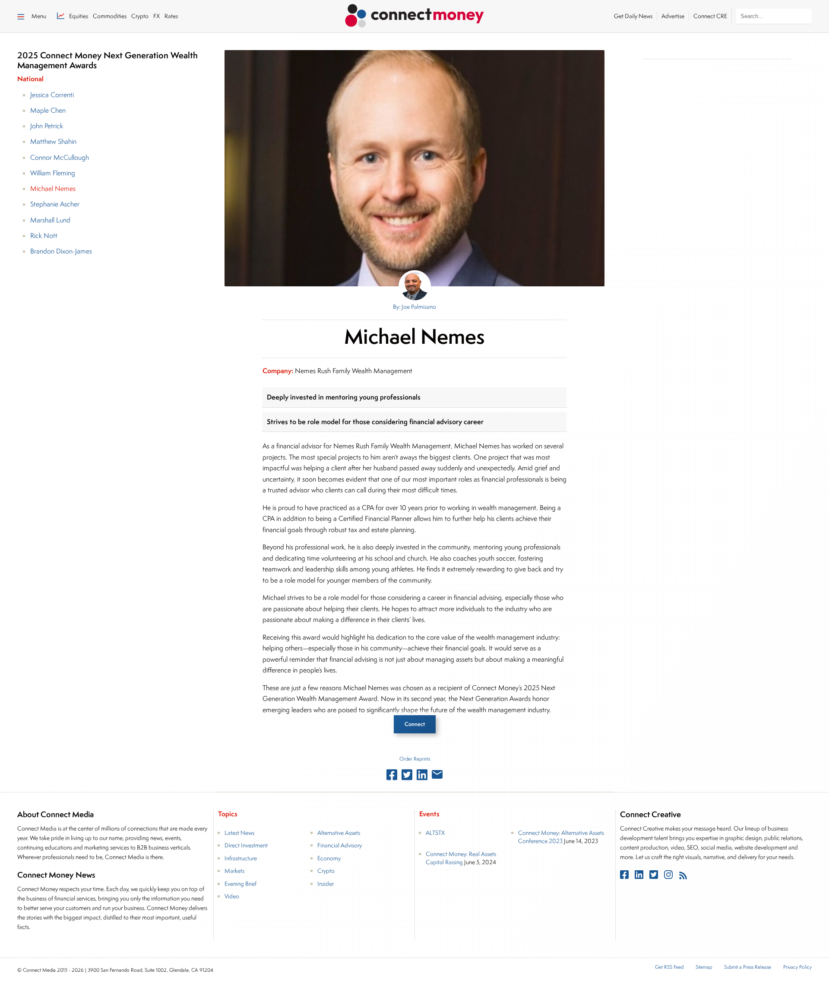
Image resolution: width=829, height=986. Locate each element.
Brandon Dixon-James (61, 251)
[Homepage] (414, 14)
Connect (415, 724)
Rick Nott (43, 235)
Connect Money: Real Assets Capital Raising (461, 858)
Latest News (239, 833)
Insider (325, 884)
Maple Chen (48, 110)
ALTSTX (435, 833)
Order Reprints (414, 758)
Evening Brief (240, 884)
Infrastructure (241, 858)
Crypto (326, 871)
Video (232, 896)
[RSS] (683, 876)
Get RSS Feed (669, 967)
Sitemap (704, 967)
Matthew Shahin (53, 141)
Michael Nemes (53, 188)
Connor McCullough (59, 157)
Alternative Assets (338, 833)
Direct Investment (246, 845)
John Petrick (46, 125)
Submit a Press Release (747, 967)
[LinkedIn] (640, 876)
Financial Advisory (339, 845)
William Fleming (52, 173)
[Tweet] (407, 776)
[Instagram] (669, 876)
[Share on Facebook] (391, 776)
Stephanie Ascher (54, 204)
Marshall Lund (50, 220)
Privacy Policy (797, 967)
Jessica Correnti (52, 94)
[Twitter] (654, 876)
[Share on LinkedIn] (422, 776)
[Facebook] (625, 876)
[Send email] (437, 776)
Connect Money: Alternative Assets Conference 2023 (561, 837)
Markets (234, 871)
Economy (329, 858)
